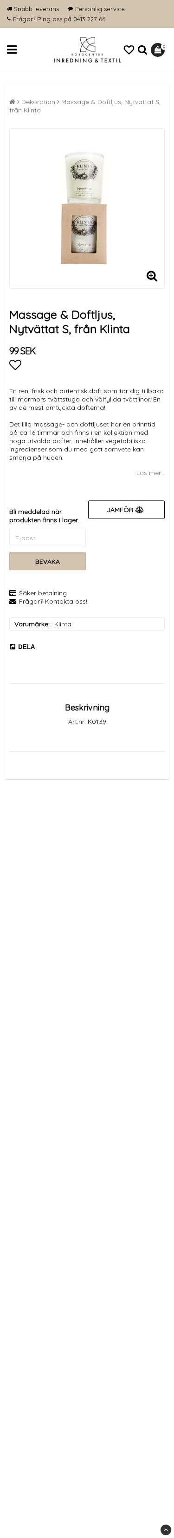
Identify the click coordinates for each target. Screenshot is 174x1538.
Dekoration (38, 102)
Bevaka (47, 561)
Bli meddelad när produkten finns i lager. (44, 515)
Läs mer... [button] (150, 473)
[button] (129, 50)
